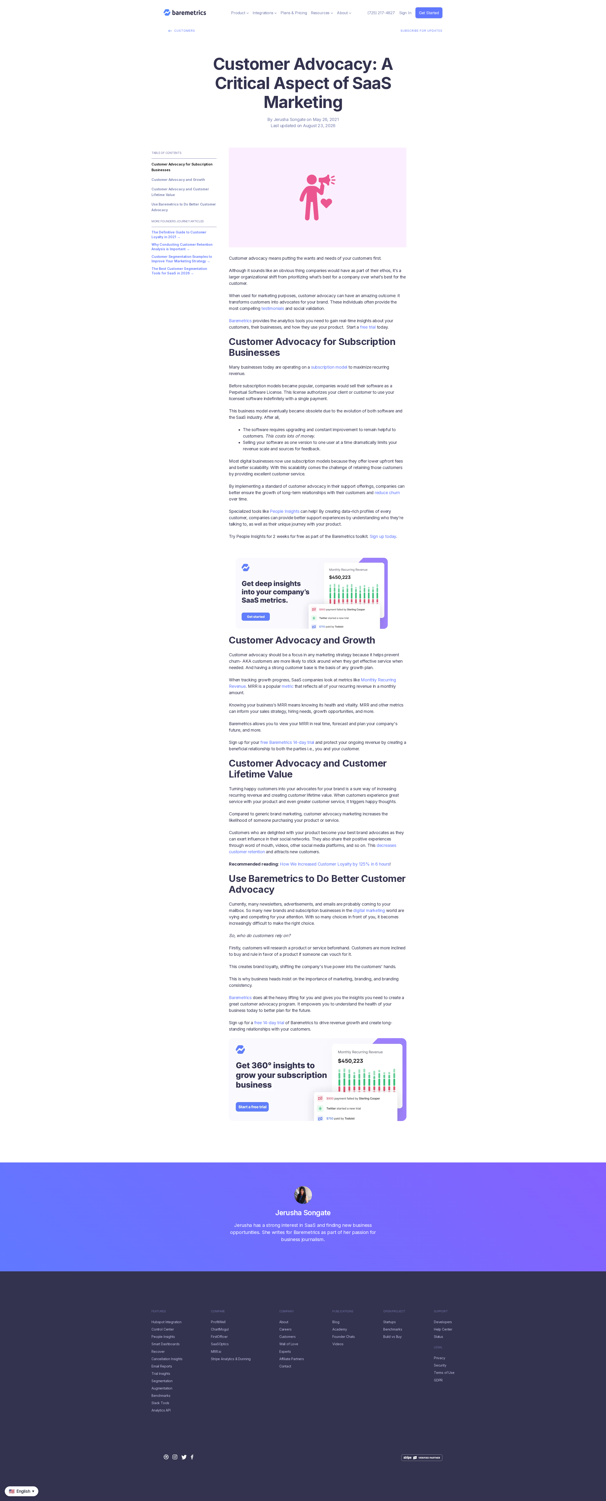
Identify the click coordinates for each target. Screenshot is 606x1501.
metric (288, 686)
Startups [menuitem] (389, 1322)
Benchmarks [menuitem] (161, 1396)
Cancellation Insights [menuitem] (167, 1359)
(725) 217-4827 (381, 12)
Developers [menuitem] (443, 1322)
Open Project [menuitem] (394, 1311)
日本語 (19, 1498)
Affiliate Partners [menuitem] (291, 1359)
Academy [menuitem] (339, 1329)
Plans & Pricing (294, 12)
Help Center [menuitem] (443, 1329)
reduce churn (387, 492)
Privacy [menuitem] (439, 1358)
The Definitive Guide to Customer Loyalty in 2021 (179, 234)
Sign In (405, 12)
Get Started (429, 12)
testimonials (272, 308)
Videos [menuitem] (337, 1344)
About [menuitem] (283, 1322)
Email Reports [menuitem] (162, 1366)
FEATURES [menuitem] (159, 1311)
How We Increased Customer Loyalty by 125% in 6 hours (335, 864)
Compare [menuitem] (218, 1311)
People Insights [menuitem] (163, 1337)
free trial (368, 327)
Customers (184, 30)
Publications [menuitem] (342, 1311)
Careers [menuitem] (285, 1329)
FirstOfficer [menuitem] (219, 1337)
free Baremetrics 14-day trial (287, 742)
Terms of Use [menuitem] (444, 1373)
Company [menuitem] (286, 1311)
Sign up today (383, 536)
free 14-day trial (269, 1022)
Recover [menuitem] (158, 1352)
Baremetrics (240, 320)
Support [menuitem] (441, 1311)
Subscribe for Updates (421, 30)
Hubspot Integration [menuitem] (167, 1322)
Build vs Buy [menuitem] (392, 1337)
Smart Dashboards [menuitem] (166, 1344)
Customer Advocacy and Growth (178, 179)
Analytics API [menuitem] (161, 1410)
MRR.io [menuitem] (216, 1352)
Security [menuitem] (440, 1365)
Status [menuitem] (438, 1337)
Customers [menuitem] (287, 1337)
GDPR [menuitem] (438, 1380)
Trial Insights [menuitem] (161, 1374)
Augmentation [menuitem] (162, 1388)
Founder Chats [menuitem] (343, 1337)
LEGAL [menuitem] (438, 1347)
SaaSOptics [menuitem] (219, 1344)
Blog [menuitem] (335, 1322)
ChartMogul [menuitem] (219, 1329)
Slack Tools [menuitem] (160, 1403)
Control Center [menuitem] (163, 1329)
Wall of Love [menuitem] (288, 1344)
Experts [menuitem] (285, 1352)
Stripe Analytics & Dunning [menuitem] (231, 1359)
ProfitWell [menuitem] (218, 1322)
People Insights (284, 511)
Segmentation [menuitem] (162, 1381)
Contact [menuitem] (285, 1366)
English (6, 1498)
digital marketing (369, 910)
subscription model (329, 367)
